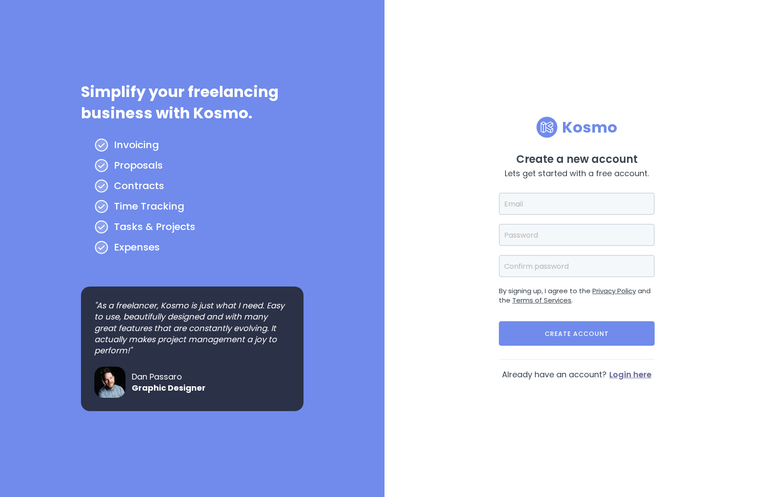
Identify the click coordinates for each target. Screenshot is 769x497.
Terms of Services (541, 300)
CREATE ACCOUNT (577, 333)
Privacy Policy (614, 290)
